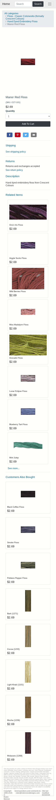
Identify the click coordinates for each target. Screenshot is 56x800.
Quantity (10, 111)
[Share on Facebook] (9, 135)
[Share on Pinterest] (18, 135)
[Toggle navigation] (50, 4)
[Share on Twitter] (26, 135)
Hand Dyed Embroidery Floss (22, 21)
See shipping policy (16, 151)
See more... (13, 468)
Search (38, 4)
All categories (11, 13)
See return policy (14, 170)
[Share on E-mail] (34, 135)
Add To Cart (28, 124)
